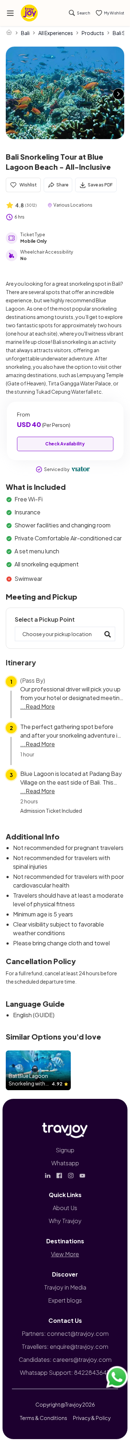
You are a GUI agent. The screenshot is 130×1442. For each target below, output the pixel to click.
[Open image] (65, 93)
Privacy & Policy (91, 1418)
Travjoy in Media (65, 1287)
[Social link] (47, 1175)
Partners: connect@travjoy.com (65, 1333)
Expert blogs (65, 1300)
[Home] (9, 32)
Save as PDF (100, 184)
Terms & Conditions (43, 1418)
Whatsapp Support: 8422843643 (65, 1372)
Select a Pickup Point (45, 619)
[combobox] (65, 634)
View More (65, 1254)
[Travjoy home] (65, 1128)
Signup (65, 1150)
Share (62, 184)
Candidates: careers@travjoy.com (65, 1359)
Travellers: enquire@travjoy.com (65, 1346)
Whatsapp (65, 1163)
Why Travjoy (65, 1221)
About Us (65, 1208)
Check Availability (65, 443)
